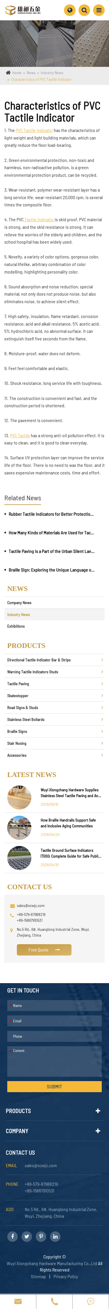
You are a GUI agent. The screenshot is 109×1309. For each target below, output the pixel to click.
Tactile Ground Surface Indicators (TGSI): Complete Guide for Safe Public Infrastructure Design (70, 853)
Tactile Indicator (39, 219)
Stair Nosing (16, 743)
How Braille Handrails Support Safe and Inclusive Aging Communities (68, 822)
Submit (54, 1086)
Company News (19, 602)
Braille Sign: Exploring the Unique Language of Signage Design (52, 569)
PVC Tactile (20, 435)
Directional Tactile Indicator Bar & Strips (39, 659)
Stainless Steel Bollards (25, 719)
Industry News (52, 72)
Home (17, 72)
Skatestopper (17, 695)
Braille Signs (17, 731)
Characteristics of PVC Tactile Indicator (41, 79)
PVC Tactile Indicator (34, 130)
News (31, 72)
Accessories (16, 755)
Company (17, 1130)
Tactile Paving (18, 683)
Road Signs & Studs (22, 707)
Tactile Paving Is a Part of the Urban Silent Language (52, 551)
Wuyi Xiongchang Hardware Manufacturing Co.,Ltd (52, 1263)
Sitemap (38, 1276)
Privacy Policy (65, 1276)
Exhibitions (16, 626)
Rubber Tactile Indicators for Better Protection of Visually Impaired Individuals (52, 514)
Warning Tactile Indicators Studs (32, 671)
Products (18, 1110)
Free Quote (38, 949)
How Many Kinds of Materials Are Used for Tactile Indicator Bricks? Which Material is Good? (52, 532)
